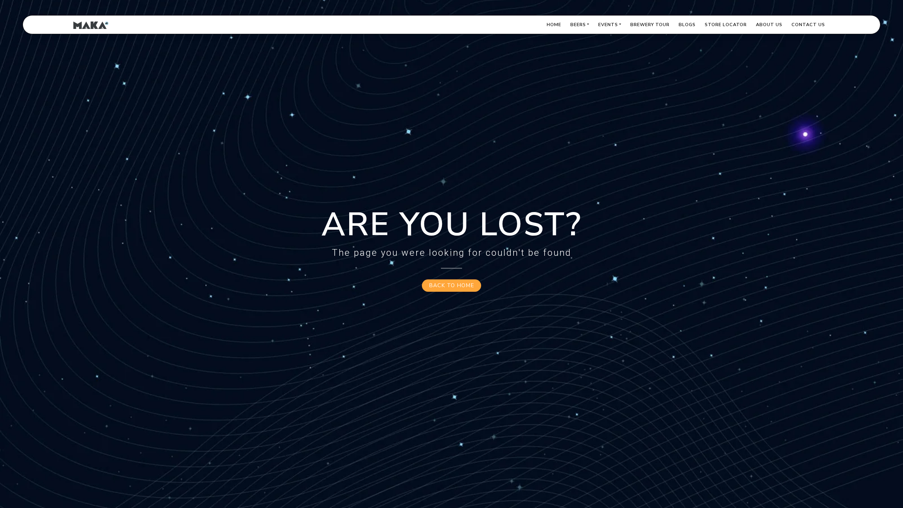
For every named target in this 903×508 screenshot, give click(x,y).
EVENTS (608, 25)
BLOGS (687, 25)
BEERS (578, 25)
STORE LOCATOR (726, 25)
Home (554, 25)
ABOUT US (769, 25)
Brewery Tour (649, 25)
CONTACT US (808, 25)
